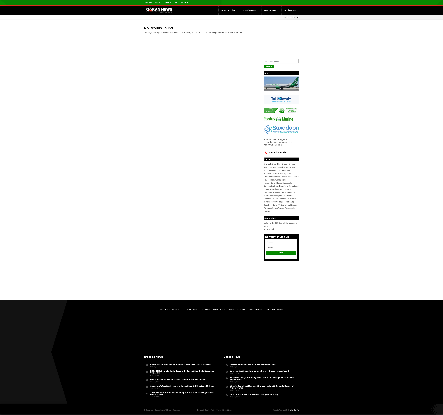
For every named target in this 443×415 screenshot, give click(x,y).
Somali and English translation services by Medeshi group (278, 142)
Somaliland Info (286, 196)
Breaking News (249, 10)
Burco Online (269, 170)
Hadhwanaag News (278, 180)
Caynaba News (282, 170)
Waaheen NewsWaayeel (274, 208)
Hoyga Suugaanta (284, 183)
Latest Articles (228, 10)
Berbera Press (276, 167)
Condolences (205, 309)
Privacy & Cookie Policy (206, 410)
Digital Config (293, 410)
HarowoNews (269, 183)
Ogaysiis (258, 309)
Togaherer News (286, 202)
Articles (157, 3)
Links (176, 3)
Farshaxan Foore (271, 174)
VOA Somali (269, 229)
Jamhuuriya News (271, 186)
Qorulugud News (271, 192)
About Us (168, 3)
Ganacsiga (241, 309)
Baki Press (282, 164)
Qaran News (148, 3)
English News (290, 10)
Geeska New (286, 177)
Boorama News (289, 167)
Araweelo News (270, 164)
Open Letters (270, 309)
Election (231, 309)
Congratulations (219, 309)
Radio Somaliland (287, 192)
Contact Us (184, 3)
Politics (280, 309)
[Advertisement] (281, 40)
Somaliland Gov (271, 199)
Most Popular (270, 10)
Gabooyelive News (272, 177)
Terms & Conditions (224, 410)
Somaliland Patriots (287, 199)
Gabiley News (285, 174)
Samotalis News (271, 196)
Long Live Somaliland (289, 186)
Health (250, 309)
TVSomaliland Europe (287, 205)
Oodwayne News (283, 189)
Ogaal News (270, 189)
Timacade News (271, 202)
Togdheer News (270, 205)
